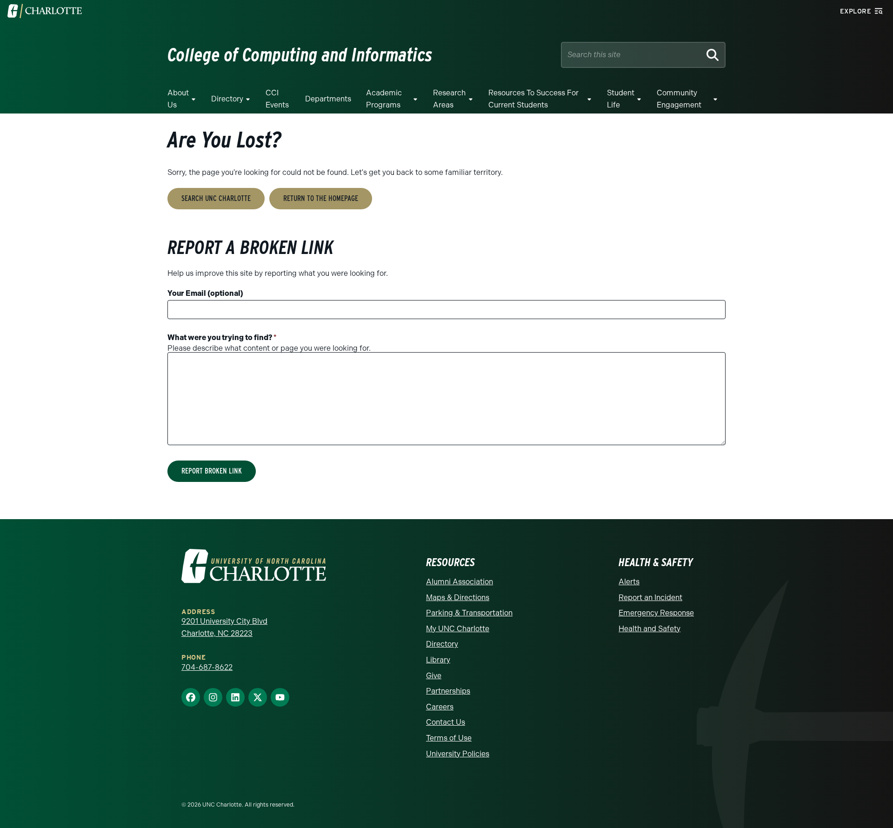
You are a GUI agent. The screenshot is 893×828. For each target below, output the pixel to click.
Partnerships (448, 691)
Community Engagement (679, 98)
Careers (439, 706)
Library (438, 659)
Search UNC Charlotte (216, 198)
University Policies (457, 753)
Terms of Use (449, 738)
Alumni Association (459, 581)
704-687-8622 (207, 667)
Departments (328, 98)
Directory (227, 98)
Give (433, 675)
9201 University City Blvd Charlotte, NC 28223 (224, 627)
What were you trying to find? (222, 337)
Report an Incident (650, 597)
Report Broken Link (211, 471)
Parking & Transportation (469, 612)
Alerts (629, 581)
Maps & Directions (457, 597)
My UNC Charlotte (457, 628)
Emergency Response (656, 612)
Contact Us (445, 722)
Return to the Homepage (320, 198)
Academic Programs (384, 98)
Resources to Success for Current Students (533, 98)
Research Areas (449, 98)
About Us (178, 98)
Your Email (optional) (205, 293)
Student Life (620, 98)
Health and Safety (649, 628)
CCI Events (277, 98)
